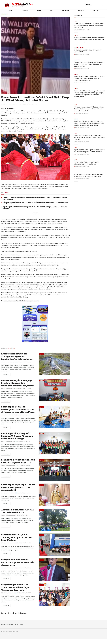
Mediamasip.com (11, 104)
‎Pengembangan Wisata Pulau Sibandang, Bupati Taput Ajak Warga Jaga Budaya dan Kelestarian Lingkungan (15, 588)
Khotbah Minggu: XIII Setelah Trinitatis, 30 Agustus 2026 (87, 51)
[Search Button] (101, 4)
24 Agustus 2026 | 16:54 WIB (81, 178)
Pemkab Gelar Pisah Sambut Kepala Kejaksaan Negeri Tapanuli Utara (18, 461)
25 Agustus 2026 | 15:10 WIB (23, 441)
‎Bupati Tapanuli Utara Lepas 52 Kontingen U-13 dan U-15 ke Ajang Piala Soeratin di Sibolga (17, 436)
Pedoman (10, 624)
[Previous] (34, 213)
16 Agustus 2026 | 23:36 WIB (23, 593)
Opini (51, 10)
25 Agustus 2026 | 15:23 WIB (23, 415)
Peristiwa (25, 10)
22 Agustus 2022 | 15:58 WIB (26, 104)
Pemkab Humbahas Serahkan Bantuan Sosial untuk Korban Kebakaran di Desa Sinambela (89, 39)
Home (2, 14)
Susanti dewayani (32, 301)
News (10, 10)
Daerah (76, 35)
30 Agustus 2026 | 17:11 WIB (81, 42)
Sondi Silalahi (20, 301)
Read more (6, 374)
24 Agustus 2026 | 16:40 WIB (23, 493)
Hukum (39, 10)
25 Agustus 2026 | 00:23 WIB (23, 465)
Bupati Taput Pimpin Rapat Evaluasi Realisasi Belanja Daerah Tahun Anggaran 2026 (18, 487)
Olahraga (81, 10)
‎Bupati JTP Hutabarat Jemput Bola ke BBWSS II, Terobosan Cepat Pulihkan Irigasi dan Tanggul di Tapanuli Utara (89, 79)
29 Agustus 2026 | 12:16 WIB (81, 68)
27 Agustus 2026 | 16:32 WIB (23, 388)
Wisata (95, 10)
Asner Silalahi (10, 301)
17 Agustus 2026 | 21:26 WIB (23, 543)
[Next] (37, 213)
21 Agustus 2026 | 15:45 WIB (23, 515)
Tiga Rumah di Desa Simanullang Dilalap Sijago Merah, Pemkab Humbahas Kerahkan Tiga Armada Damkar (89, 64)
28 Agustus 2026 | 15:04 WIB (81, 83)
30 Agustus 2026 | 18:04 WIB (23, 362)
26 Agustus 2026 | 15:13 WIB (81, 127)
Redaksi (3, 624)
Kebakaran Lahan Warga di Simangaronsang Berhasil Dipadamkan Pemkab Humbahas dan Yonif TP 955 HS (16, 357)
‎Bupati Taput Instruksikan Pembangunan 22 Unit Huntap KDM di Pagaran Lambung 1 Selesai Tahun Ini (18, 410)
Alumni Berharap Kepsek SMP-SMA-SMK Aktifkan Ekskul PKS (18, 511)
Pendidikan (65, 10)
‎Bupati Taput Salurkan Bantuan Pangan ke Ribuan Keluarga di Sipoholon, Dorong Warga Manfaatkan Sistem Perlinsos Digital (89, 123)
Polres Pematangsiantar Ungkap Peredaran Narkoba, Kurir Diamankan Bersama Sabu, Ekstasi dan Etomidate (17, 384)
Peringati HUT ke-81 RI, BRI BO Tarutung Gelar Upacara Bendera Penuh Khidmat (16, 537)
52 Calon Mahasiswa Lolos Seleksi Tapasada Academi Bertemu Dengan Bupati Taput (88, 175)
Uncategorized (79, 47)
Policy (21, 624)
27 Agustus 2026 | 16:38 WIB (81, 99)
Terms (16, 624)
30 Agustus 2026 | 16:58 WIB (81, 54)
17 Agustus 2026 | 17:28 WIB (23, 568)
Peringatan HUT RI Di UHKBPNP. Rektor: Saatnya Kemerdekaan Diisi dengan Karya (17, 562)
